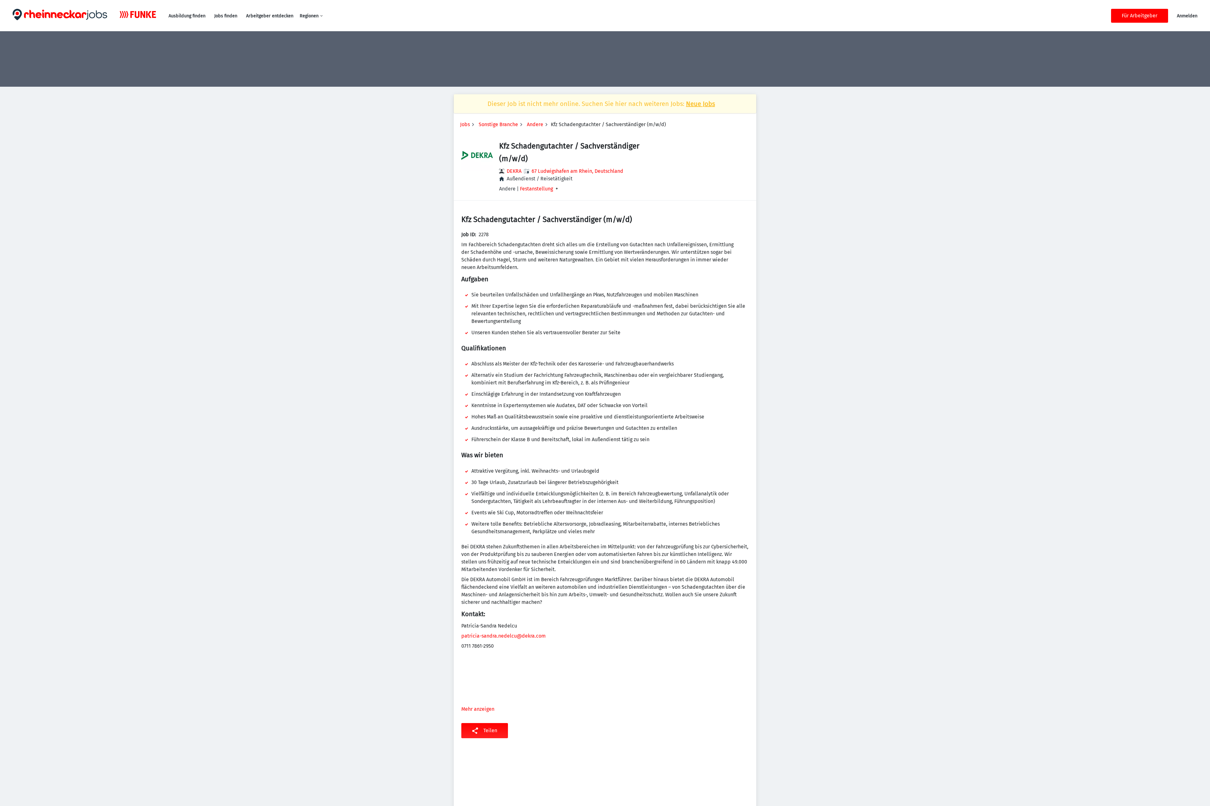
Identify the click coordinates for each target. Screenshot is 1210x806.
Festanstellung (536, 189)
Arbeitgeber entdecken (269, 16)
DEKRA (514, 171)
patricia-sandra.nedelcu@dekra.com (503, 636)
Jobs (465, 124)
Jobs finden (225, 16)
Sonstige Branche (498, 124)
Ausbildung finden (187, 16)
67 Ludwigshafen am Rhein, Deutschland (577, 171)
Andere (535, 124)
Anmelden (1187, 16)
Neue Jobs (700, 104)
